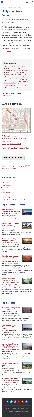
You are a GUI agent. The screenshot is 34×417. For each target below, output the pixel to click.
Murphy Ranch (21, 66)
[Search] (32, 2)
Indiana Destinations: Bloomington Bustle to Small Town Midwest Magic (10, 280)
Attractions (5, 199)
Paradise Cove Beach (23, 86)
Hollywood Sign (8, 74)
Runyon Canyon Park (10, 66)
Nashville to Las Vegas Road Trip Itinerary (11, 308)
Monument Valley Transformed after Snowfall (11, 210)
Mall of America (7, 185)
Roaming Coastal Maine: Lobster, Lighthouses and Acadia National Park (10, 346)
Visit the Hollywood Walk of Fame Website (15, 148)
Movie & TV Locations (15, 199)
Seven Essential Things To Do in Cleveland (10, 224)
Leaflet (14, 131)
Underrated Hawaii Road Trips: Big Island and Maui (10, 379)
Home (3, 7)
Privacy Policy (24, 408)
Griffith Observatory (10, 70)
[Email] (26, 401)
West (10, 95)
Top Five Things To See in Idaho (10, 364)
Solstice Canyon (21, 82)
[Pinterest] (19, 401)
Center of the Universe (9, 190)
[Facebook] (7, 401)
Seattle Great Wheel (9, 192)
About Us (8, 408)
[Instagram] (15, 401)
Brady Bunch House (9, 79)
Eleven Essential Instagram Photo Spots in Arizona (10, 257)
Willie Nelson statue (9, 183)
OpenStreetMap (21, 131)
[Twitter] (11, 401)
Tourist (25, 199)
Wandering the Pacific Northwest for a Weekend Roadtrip (10, 327)
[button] (15, 119)
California (5, 95)
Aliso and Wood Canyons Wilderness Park (23, 77)
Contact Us (15, 408)
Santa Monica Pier (22, 70)
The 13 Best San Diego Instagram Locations (9, 239)
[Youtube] (22, 401)
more (9, 51)
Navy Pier (6, 187)
